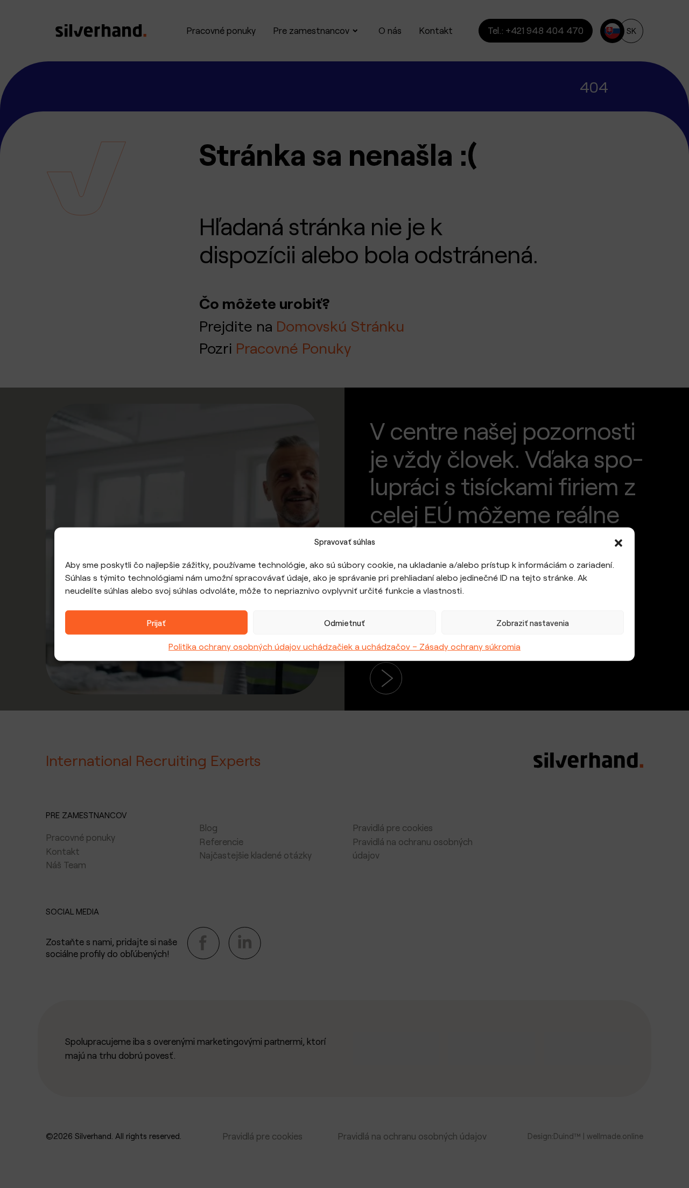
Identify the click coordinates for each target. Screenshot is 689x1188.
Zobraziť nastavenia (532, 622)
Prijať (156, 622)
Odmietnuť (344, 622)
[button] (618, 541)
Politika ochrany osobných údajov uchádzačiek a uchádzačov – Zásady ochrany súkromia (344, 646)
